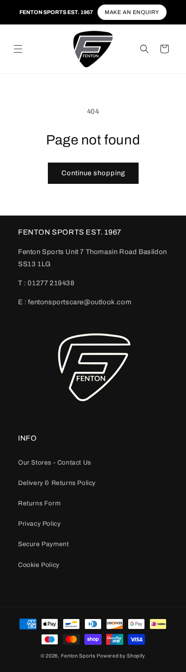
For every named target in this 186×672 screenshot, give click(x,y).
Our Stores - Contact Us (54, 462)
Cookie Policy (39, 565)
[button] (18, 49)
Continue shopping (93, 173)
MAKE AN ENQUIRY (132, 12)
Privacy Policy (39, 523)
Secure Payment (43, 544)
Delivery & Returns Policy (57, 483)
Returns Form (39, 503)
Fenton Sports (78, 655)
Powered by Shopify (121, 655)
